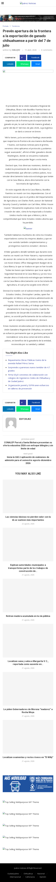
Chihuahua (28, 873)
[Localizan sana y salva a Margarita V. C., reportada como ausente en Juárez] (28, 640)
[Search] (53, 3)
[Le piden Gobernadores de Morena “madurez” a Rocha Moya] (28, 689)
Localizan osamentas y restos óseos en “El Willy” (28, 757)
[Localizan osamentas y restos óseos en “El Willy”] (28, 737)
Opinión (43, 877)
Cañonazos (30, 877)
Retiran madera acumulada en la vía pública (28, 616)
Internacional (15, 877)
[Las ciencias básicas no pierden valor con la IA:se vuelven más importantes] (28, 496)
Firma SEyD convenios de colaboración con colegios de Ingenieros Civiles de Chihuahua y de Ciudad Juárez (29, 378)
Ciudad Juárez (13, 873)
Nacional (41, 873)
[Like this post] (23, 57)
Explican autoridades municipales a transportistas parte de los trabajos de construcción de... (28, 568)
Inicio (5, 18)
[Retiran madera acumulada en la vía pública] (28, 595)
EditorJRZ (16, 50)
